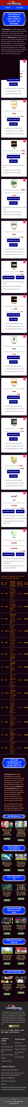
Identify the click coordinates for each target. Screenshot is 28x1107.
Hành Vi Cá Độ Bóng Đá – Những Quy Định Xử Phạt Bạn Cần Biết (21, 957)
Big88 (6, 1032)
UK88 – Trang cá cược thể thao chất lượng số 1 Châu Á (7, 894)
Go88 (22, 1030)
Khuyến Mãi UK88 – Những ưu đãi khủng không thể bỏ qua (21, 927)
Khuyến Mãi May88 (14, 79)
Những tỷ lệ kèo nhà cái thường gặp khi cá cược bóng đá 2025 (21, 864)
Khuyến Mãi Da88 (8, 511)
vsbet (4, 71)
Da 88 (11, 1032)
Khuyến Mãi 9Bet (9, 554)
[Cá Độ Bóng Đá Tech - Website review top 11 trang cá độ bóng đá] (14, 3)
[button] (2, 3)
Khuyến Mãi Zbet (9, 277)
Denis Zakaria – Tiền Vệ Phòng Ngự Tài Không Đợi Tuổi (21, 986)
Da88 (11, 1030)
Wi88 (7, 466)
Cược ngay (13, 84)
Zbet (6, 272)
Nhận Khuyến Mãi (13, 119)
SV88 (4, 151)
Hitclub (16, 1032)
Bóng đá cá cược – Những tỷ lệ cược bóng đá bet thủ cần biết (7, 864)
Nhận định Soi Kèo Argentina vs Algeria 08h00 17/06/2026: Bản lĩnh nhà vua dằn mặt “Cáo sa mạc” (21, 833)
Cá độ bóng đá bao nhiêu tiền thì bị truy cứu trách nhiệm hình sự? (7, 957)
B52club (16, 1030)
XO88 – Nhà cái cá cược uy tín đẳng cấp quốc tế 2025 (21, 893)
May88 (6, 306)
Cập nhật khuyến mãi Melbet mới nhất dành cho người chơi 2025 (7, 927)
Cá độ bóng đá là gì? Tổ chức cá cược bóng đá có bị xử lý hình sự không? (7, 987)
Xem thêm (7, 838)
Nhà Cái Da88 (7, 503)
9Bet (5, 540)
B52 (2, 1032)
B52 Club (14, 1099)
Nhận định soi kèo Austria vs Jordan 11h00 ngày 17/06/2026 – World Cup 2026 (7, 832)
